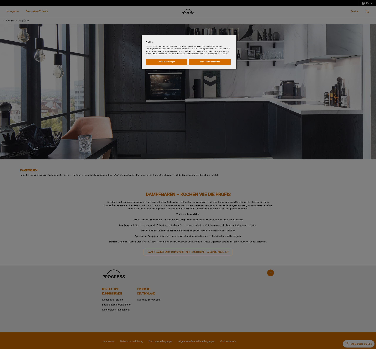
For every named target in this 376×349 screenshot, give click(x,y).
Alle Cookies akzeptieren (210, 62)
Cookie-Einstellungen (166, 62)
